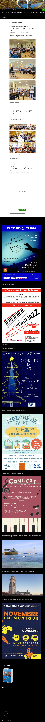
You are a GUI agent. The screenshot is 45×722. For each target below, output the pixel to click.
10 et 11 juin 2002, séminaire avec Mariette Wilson (21, 169)
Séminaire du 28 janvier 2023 (20, 112)
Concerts (37, 12)
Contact (3, 705)
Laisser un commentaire (25, 32)
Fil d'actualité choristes (14, 26)
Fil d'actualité (12, 164)
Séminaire (16, 102)
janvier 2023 (12, 158)
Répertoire (42, 12)
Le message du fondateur (6, 707)
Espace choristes (4, 709)
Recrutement (26, 12)
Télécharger (22, 209)
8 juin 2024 (12, 102)
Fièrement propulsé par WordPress (15, 720)
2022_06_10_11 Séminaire (13, 210)
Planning (3, 703)
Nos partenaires (4, 17)
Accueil (3, 12)
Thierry (17, 32)
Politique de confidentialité (6, 713)
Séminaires (26, 26)
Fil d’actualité (32, 12)
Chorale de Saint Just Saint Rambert (9, 9)
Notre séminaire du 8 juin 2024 (21, 29)
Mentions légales (4, 711)
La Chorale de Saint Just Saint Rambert (16, 12)
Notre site (7, 12)
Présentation (21, 26)
